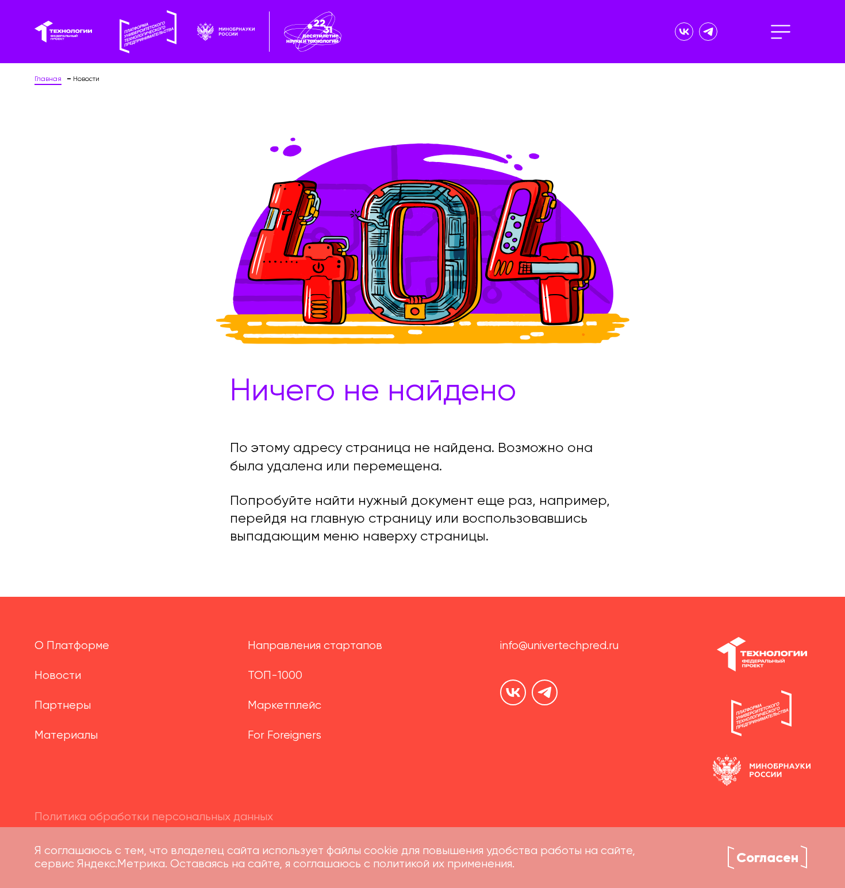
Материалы (66, 735)
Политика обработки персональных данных (153, 817)
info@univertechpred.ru (559, 646)
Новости (57, 676)
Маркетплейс (284, 706)
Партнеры (62, 706)
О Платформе (71, 646)
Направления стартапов (315, 646)
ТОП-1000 (275, 676)
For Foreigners (284, 735)
